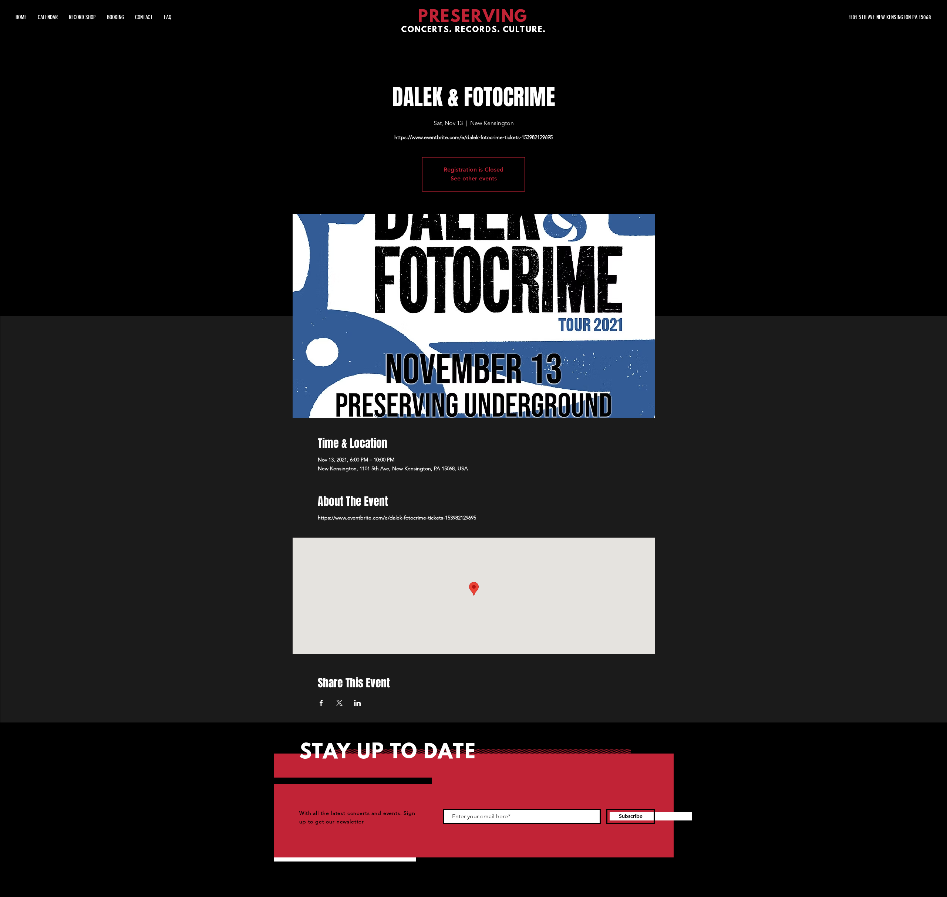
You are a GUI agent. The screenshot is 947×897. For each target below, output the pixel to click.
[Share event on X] (339, 703)
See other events (474, 178)
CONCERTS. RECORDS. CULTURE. (473, 30)
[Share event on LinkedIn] (357, 703)
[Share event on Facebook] (321, 703)
